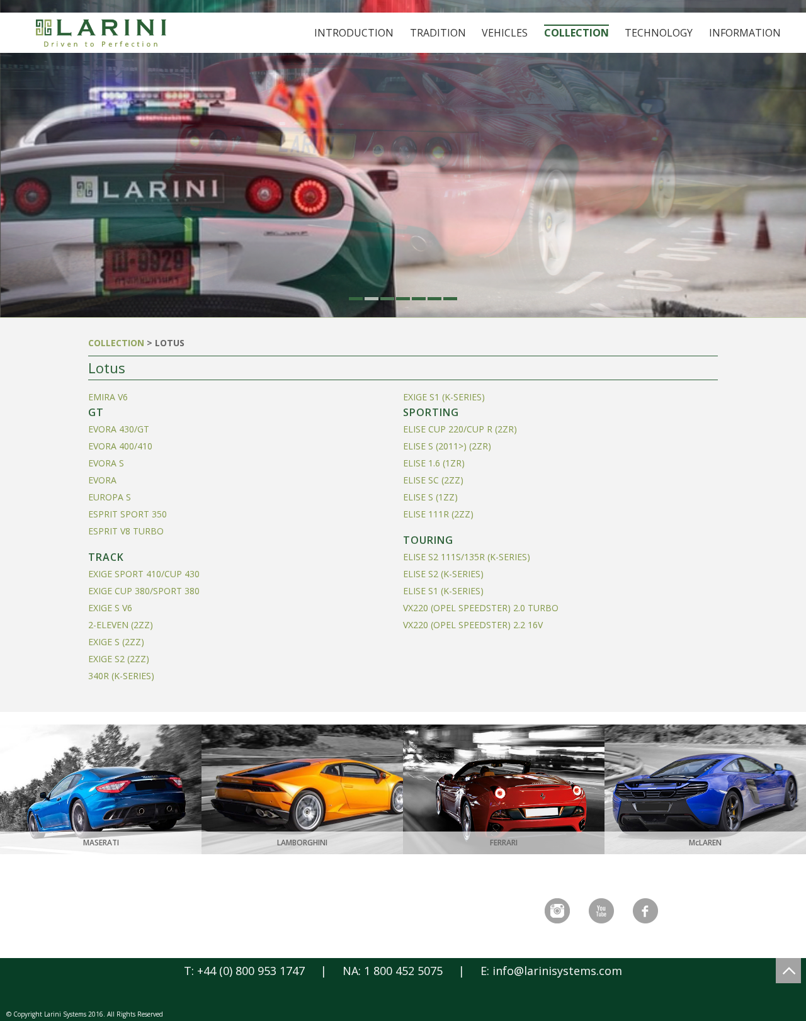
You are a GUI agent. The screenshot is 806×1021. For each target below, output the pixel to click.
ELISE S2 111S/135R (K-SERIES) (466, 557)
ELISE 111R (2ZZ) (438, 514)
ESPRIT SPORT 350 (127, 514)
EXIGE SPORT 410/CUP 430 (144, 574)
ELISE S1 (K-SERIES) (443, 591)
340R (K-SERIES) (121, 676)
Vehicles (505, 33)
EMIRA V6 (108, 397)
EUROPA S (109, 497)
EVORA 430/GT (118, 429)
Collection (576, 33)
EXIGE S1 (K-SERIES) (444, 397)
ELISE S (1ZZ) (430, 497)
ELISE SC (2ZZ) (433, 480)
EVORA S (106, 463)
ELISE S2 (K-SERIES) (443, 574)
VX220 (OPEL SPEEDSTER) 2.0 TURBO (481, 608)
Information (745, 33)
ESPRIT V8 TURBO (126, 531)
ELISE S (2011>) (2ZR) (447, 446)
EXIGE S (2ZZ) (116, 642)
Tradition (438, 33)
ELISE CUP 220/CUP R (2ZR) (460, 429)
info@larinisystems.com (557, 970)
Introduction (354, 33)
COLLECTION (116, 343)
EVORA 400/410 (120, 446)
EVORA (102, 480)
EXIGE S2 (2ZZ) (118, 659)
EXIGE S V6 (110, 608)
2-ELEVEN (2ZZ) (120, 625)
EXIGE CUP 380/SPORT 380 (144, 591)
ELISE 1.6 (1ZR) (434, 463)
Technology (659, 33)
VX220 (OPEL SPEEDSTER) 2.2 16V (473, 625)
